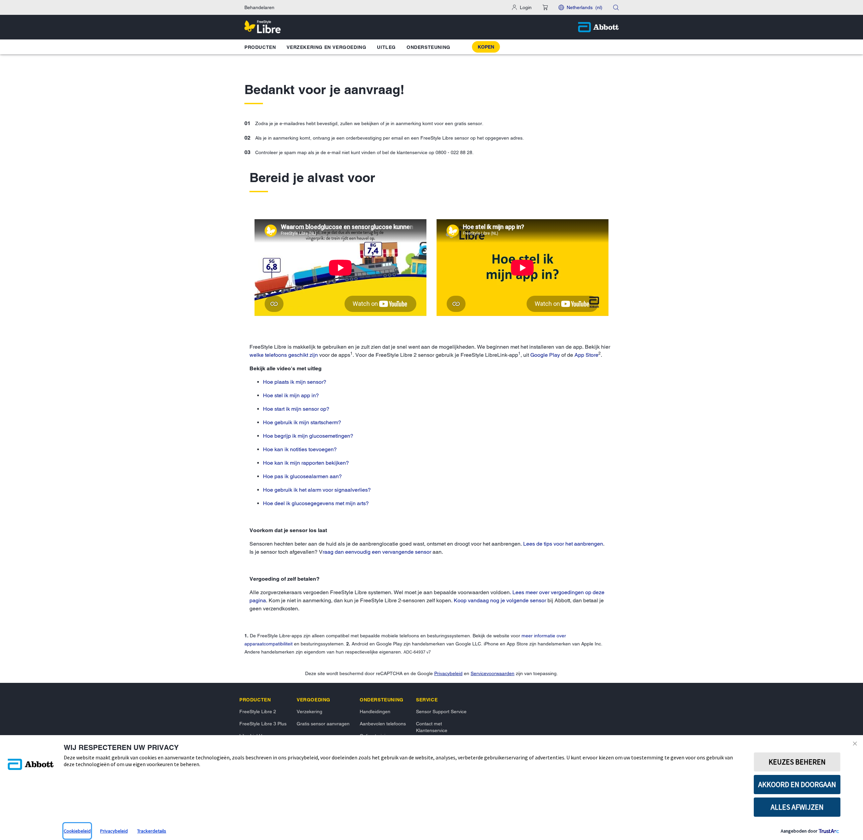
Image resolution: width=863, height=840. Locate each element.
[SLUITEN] (856, 743)
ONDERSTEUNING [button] (428, 47)
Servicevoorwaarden (492, 673)
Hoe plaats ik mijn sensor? (294, 382)
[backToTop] (846, 727)
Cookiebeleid (77, 831)
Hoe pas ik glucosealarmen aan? (302, 476)
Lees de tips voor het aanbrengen (563, 544)
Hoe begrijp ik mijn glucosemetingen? (308, 436)
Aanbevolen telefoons (383, 723)
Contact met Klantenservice (431, 727)
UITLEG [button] (386, 47)
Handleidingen (375, 711)
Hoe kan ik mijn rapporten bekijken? (306, 463)
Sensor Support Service (441, 711)
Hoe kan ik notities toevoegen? (300, 449)
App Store (586, 355)
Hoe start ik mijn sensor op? (296, 409)
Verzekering (309, 711)
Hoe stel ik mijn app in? (291, 395)
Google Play (545, 355)
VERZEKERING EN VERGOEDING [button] (326, 47)
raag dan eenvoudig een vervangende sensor (377, 552)
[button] (545, 7)
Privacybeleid (448, 673)
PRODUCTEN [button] (260, 47)
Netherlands (584, 7)
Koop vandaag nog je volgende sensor (500, 600)
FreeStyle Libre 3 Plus (263, 723)
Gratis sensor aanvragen (323, 723)
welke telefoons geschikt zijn (283, 355)
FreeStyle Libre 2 (257, 711)
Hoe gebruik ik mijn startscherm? (302, 422)
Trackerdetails (151, 831)
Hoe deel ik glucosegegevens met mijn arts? (316, 503)
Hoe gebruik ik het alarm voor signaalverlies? (317, 490)
